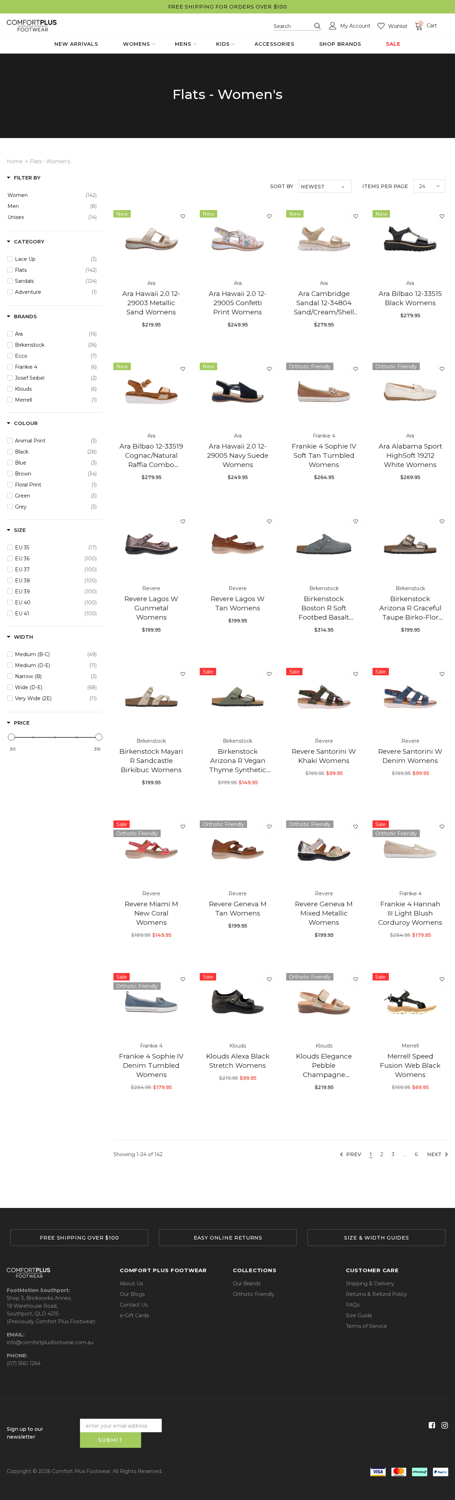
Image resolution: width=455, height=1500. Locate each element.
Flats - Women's (50, 161)
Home (15, 161)
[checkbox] (52, 195)
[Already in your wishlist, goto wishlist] (183, 216)
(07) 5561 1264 (24, 1363)
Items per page (385, 186)
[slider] (11, 737)
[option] (79, 1237)
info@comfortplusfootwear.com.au (50, 1342)
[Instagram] (443, 1425)
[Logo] (32, 26)
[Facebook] (430, 1425)
